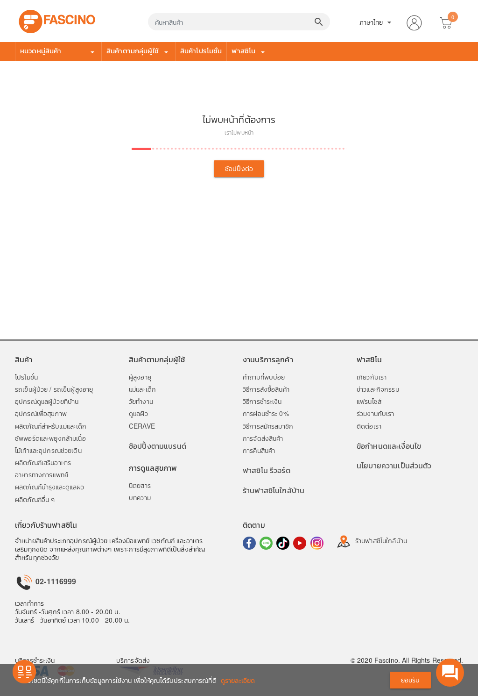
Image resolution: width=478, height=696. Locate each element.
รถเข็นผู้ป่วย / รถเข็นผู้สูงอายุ (54, 389)
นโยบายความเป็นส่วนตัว (394, 465)
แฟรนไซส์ (369, 401)
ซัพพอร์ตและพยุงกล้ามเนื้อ (50, 438)
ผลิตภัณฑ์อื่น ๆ (35, 499)
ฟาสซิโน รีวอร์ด (266, 470)
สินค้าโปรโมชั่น (201, 50)
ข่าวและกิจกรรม (378, 389)
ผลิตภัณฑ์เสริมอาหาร (43, 462)
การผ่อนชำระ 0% (266, 413)
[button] (414, 21)
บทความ (140, 497)
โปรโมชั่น (26, 376)
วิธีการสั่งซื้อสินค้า (266, 389)
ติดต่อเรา (369, 426)
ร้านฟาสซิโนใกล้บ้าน (273, 490)
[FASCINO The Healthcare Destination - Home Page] (57, 20)
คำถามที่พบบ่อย (264, 376)
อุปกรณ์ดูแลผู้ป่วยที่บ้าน (46, 401)
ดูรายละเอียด (238, 680)
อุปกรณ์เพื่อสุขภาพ (41, 413)
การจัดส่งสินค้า (263, 438)
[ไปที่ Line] (266, 543)
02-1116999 (55, 581)
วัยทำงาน (141, 401)
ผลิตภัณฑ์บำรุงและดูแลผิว (49, 486)
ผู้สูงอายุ (140, 376)
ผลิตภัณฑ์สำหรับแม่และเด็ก (51, 426)
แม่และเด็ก (142, 389)
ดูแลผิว (138, 413)
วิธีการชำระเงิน (262, 401)
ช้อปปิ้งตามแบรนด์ (157, 445)
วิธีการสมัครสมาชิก (268, 426)
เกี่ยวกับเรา (372, 376)
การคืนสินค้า (259, 450)
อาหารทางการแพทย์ (41, 474)
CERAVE (142, 426)
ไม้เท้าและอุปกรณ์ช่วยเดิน (48, 450)
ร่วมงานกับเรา (375, 413)
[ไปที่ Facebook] (249, 543)
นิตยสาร (140, 485)
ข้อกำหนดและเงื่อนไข (389, 445)
